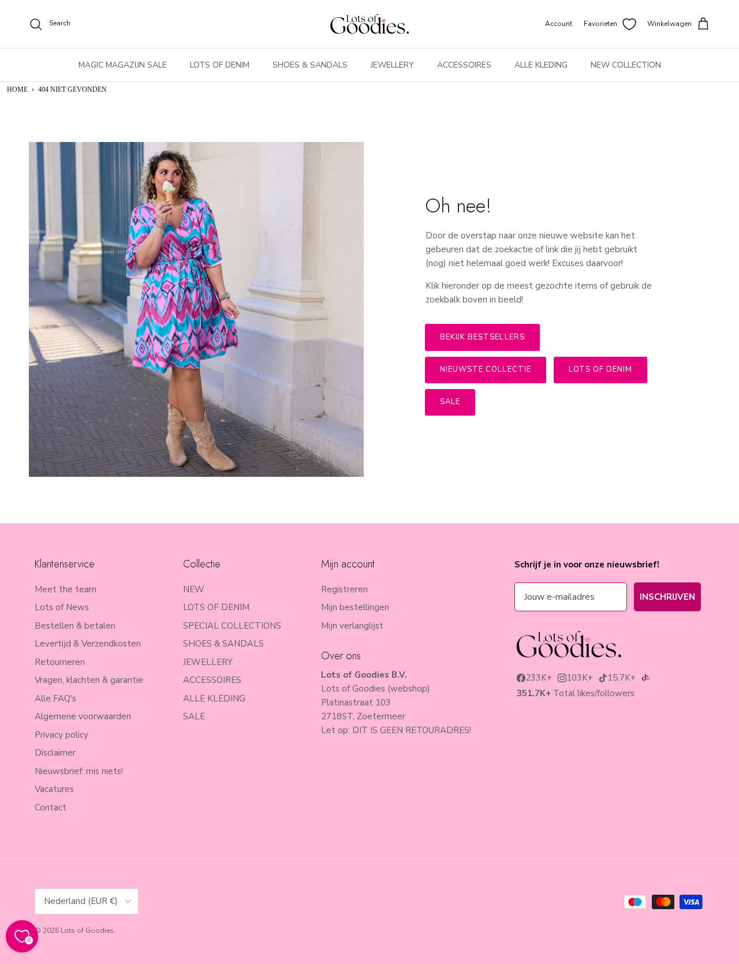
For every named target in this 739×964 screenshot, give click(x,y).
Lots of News (62, 607)
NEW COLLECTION (626, 64)
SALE (194, 716)
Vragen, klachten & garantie (89, 680)
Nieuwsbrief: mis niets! (79, 771)
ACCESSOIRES (464, 64)
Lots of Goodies (87, 930)
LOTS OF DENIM (219, 64)
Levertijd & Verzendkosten (88, 643)
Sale (450, 402)
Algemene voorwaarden (83, 716)
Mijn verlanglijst (352, 626)
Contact (50, 807)
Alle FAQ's (55, 698)
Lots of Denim (601, 369)
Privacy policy (61, 735)
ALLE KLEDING (541, 64)
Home (17, 89)
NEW (193, 589)
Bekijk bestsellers (482, 337)
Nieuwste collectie (485, 369)
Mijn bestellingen (355, 607)
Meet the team (65, 589)
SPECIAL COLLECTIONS (232, 626)
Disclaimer (55, 753)
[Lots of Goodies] (369, 24)
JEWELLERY (392, 64)
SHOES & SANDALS (310, 64)
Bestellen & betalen (75, 626)
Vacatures (54, 789)
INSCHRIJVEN (667, 597)
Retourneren (60, 662)
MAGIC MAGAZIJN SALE (123, 64)
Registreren (344, 589)
